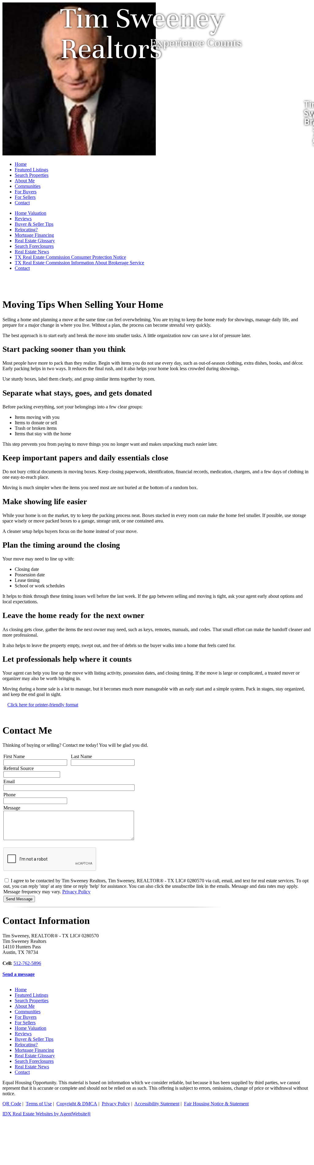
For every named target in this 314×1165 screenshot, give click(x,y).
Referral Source (18, 768)
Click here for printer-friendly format (42, 704)
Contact (22, 202)
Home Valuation (30, 213)
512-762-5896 (27, 963)
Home (21, 164)
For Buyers (25, 191)
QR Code (11, 1103)
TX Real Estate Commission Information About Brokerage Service (79, 262)
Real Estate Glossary (35, 240)
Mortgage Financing (34, 235)
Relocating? (26, 229)
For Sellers (25, 197)
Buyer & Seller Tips (34, 224)
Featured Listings (31, 169)
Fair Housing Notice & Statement (216, 1103)
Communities (27, 186)
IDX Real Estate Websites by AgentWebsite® (46, 1113)
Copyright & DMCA (76, 1103)
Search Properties (31, 175)
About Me (25, 180)
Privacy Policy (76, 891)
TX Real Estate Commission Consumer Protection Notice (70, 257)
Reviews (23, 218)
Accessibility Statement (156, 1103)
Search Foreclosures (34, 246)
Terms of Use (39, 1103)
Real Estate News (32, 251)
